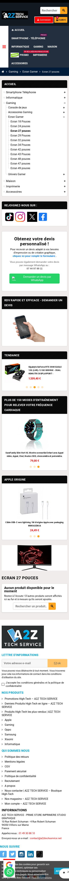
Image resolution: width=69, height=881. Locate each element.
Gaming (9, 724)
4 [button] (38, 387)
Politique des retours (16, 756)
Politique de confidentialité (20, 776)
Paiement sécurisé (15, 771)
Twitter (12, 854)
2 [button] (31, 387)
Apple (7, 720)
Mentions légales (14, 761)
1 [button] (27, 387)
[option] (34, 372)
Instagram (21, 854)
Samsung (10, 734)
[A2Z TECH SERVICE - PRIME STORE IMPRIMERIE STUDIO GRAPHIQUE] (15, 14)
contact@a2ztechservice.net (46, 838)
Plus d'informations (41, 877)
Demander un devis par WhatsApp (37, 278)
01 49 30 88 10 (27, 833)
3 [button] (34, 387)
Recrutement (12, 781)
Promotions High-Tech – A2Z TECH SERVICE (30, 698)
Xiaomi (8, 739)
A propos (9, 785)
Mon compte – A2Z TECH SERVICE (25, 803)
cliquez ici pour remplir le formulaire (34, 256)
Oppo (7, 729)
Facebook (3, 854)
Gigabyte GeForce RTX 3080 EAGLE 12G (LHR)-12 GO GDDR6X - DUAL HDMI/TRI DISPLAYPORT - (45, 370)
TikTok (39, 854)
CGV (7, 766)
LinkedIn (30, 854)
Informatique (12, 744)
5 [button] (42, 387)
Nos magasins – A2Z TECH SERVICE (26, 798)
